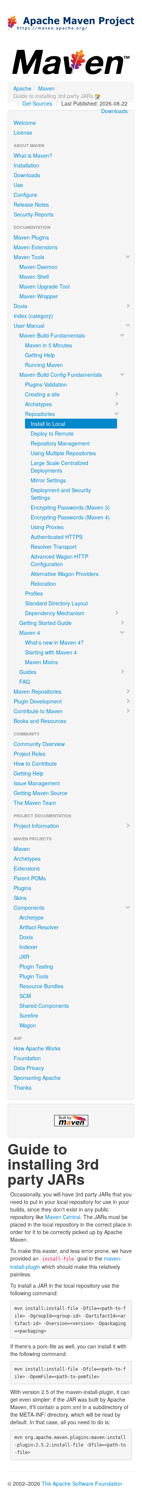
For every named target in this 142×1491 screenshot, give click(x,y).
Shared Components (44, 1005)
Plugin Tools (33, 976)
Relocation (43, 583)
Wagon (27, 1025)
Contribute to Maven (38, 711)
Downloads (114, 111)
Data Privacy (29, 1068)
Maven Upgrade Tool (44, 286)
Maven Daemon (38, 266)
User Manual (29, 325)
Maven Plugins (31, 237)
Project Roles (29, 753)
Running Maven (44, 365)
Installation (26, 165)
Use (18, 185)
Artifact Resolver (39, 927)
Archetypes (38, 404)
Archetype (31, 917)
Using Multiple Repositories (63, 453)
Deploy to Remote (52, 433)
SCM (25, 996)
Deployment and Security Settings (61, 493)
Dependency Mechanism (54, 613)
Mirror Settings (48, 480)
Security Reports (33, 214)
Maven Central (62, 1217)
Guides (27, 672)
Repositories (40, 414)
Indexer (28, 946)
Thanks (22, 1087)
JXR (24, 956)
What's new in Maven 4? (54, 642)
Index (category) (33, 315)
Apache (22, 88)
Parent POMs (30, 878)
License (23, 132)
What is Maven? (33, 155)
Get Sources (37, 103)
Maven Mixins (41, 662)
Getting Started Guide (45, 622)
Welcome (25, 122)
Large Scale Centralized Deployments (59, 466)
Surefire (28, 1015)
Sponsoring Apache (37, 1077)
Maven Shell (34, 276)
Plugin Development (38, 701)
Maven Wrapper (38, 296)
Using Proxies (47, 527)
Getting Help (40, 355)
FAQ (24, 681)
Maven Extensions (36, 247)
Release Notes (31, 204)
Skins (20, 897)
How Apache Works (37, 1048)
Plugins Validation (46, 384)
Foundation (27, 1058)
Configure (25, 194)
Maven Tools (29, 257)
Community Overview (39, 744)
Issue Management (37, 783)
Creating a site (42, 394)
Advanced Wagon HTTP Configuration (59, 560)
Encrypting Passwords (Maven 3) (70, 507)
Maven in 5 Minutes (48, 345)
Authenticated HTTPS (57, 537)
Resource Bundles (41, 986)
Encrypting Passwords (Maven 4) (70, 517)
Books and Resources (40, 721)
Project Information (36, 825)
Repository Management (60, 443)
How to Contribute (35, 763)
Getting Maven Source (40, 793)
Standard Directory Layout (56, 603)
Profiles (34, 593)
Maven (46, 88)
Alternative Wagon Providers (64, 573)
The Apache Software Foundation (82, 1483)
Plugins (22, 888)
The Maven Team (35, 802)
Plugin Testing (36, 966)
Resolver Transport (53, 546)
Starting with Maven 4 (51, 652)
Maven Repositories (37, 691)
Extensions (27, 868)
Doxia (20, 306)
